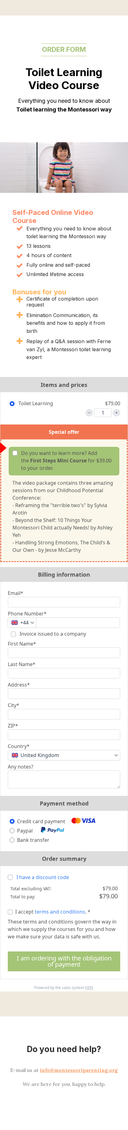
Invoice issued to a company (52, 633)
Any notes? (20, 766)
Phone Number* (27, 613)
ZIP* (13, 725)
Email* (15, 593)
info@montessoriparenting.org (79, 1070)
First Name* (22, 643)
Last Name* (21, 664)
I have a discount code (42, 877)
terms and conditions (60, 911)
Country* (19, 746)
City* (13, 705)
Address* (19, 684)
